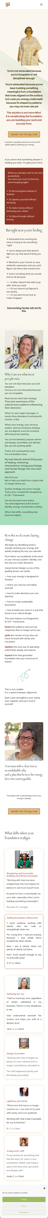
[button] (44, 1188)
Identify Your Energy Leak (24, 134)
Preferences (24, 1212)
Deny (24, 1206)
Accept (24, 1199)
